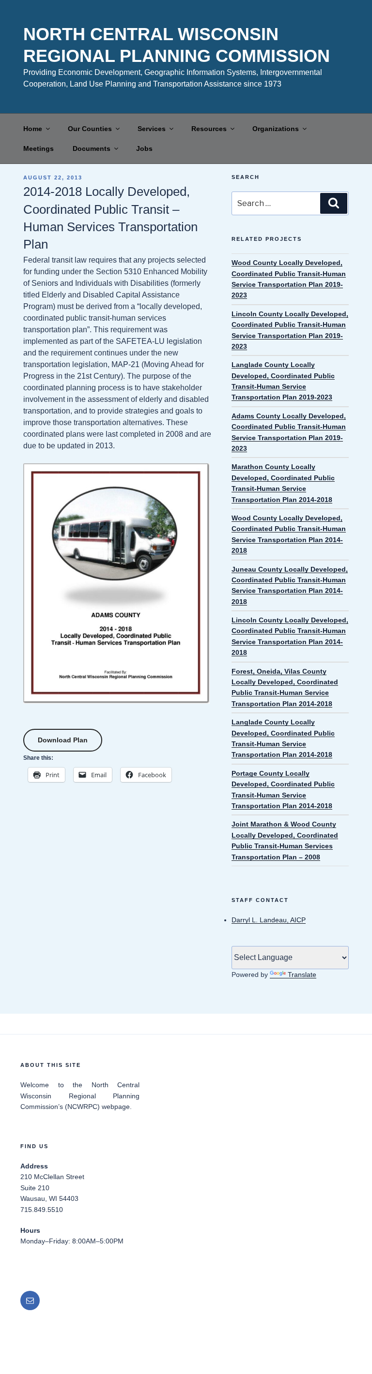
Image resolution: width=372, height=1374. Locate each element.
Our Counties (90, 129)
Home (32, 129)
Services (152, 129)
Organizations (275, 129)
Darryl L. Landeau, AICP (269, 920)
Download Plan (63, 740)
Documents (91, 148)
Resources (209, 129)
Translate (302, 974)
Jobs (144, 148)
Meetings (38, 148)
